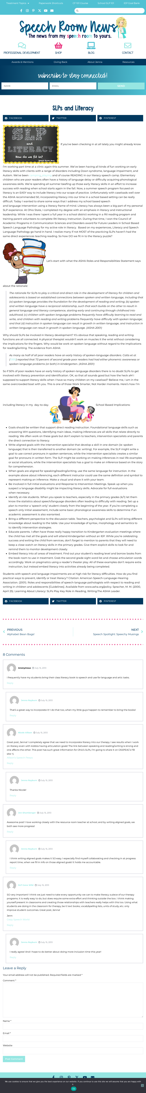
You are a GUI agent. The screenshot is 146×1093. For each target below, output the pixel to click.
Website (7, 1045)
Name (7, 1021)
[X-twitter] (39, 10)
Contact (127, 53)
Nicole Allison (25, 732)
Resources (128, 62)
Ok (73, 1089)
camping (35, 175)
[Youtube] (45, 10)
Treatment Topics (16, 3)
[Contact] (127, 45)
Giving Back (60, 62)
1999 (13, 359)
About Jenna (95, 62)
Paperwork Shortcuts (51, 3)
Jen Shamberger (27, 812)
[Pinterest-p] (33, 10)
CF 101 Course (80, 3)
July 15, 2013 (40, 668)
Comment (9, 980)
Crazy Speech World (18, 919)
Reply (10, 683)
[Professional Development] (22, 45)
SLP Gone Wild (26, 885)
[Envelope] (51, 10)
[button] (26, 118)
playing (47, 175)
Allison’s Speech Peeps (20, 757)
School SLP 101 (106, 3)
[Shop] (58, 45)
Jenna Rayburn (29, 700)
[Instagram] (27, 10)
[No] (142, 1085)
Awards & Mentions (23, 62)
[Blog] (91, 45)
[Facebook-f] (21, 10)
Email (7, 1033)
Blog (91, 53)
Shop (58, 53)
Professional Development (22, 53)
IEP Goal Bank (132, 3)
